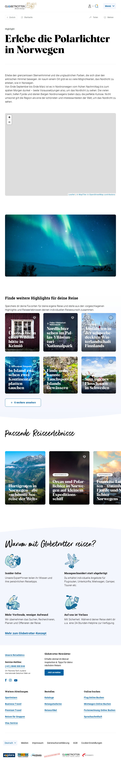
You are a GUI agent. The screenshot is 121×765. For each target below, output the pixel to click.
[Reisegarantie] (87, 755)
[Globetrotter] (71, 755)
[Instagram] (10, 680)
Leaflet (72, 194)
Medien (24, 743)
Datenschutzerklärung (58, 743)
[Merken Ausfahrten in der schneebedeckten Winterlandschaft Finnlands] (110, 317)
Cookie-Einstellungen (91, 743)
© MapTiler (82, 194)
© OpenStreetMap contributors (101, 194)
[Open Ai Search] (96, 6)
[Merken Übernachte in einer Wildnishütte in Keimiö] (34, 317)
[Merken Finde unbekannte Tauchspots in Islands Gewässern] (72, 361)
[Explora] (9, 755)
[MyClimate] (36, 755)
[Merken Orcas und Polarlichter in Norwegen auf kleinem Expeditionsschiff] (84, 456)
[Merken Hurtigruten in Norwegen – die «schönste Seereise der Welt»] (40, 456)
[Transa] (23, 755)
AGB (75, 743)
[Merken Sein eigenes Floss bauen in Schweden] (110, 361)
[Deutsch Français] (10, 742)
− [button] (9, 122)
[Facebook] (6, 680)
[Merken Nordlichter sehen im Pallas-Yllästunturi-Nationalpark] (72, 317)
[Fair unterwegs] (52, 755)
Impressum (37, 743)
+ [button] (9, 117)
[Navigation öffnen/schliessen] (91, 6)
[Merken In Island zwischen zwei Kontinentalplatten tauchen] (34, 361)
